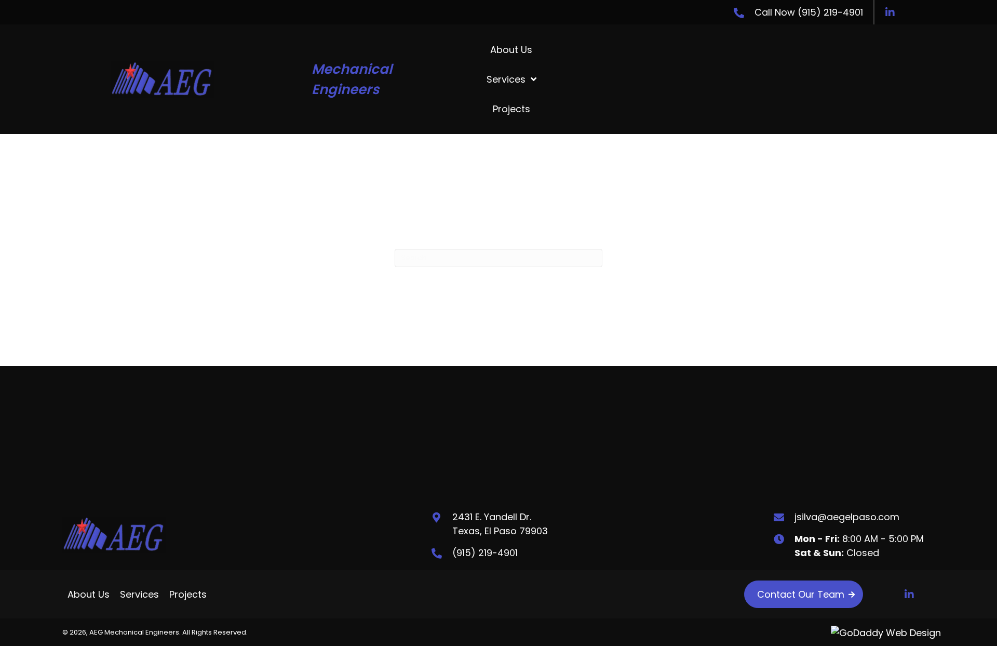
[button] (890, 12)
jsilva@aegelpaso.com (846, 516)
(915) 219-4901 (830, 12)
